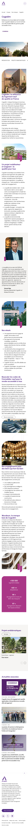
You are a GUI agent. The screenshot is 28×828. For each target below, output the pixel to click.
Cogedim (21, 12)
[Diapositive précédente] (21, 663)
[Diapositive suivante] (25, 663)
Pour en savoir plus (8, 417)
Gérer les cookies (5, 825)
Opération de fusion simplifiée (18, 822)
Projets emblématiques (18, 60)
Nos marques (15, 12)
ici (8, 507)
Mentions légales (22, 820)
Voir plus (6, 634)
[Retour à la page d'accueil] (3, 3)
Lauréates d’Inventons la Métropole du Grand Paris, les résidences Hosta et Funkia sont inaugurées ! (13, 729)
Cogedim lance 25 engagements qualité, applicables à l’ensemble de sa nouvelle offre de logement (13, 701)
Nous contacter (8, 810)
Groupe (8, 12)
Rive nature (5, 657)
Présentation (6, 60)
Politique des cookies (13, 820)
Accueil (3, 12)
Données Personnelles (6, 822)
